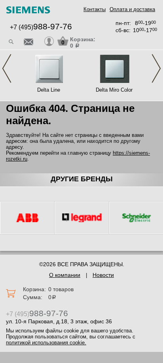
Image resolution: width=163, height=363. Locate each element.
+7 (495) (41, 27)
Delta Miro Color (114, 90)
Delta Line (48, 90)
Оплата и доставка (132, 9)
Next (156, 68)
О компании (64, 275)
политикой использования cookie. (46, 343)
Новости (103, 275)
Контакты (94, 9)
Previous (6, 68)
